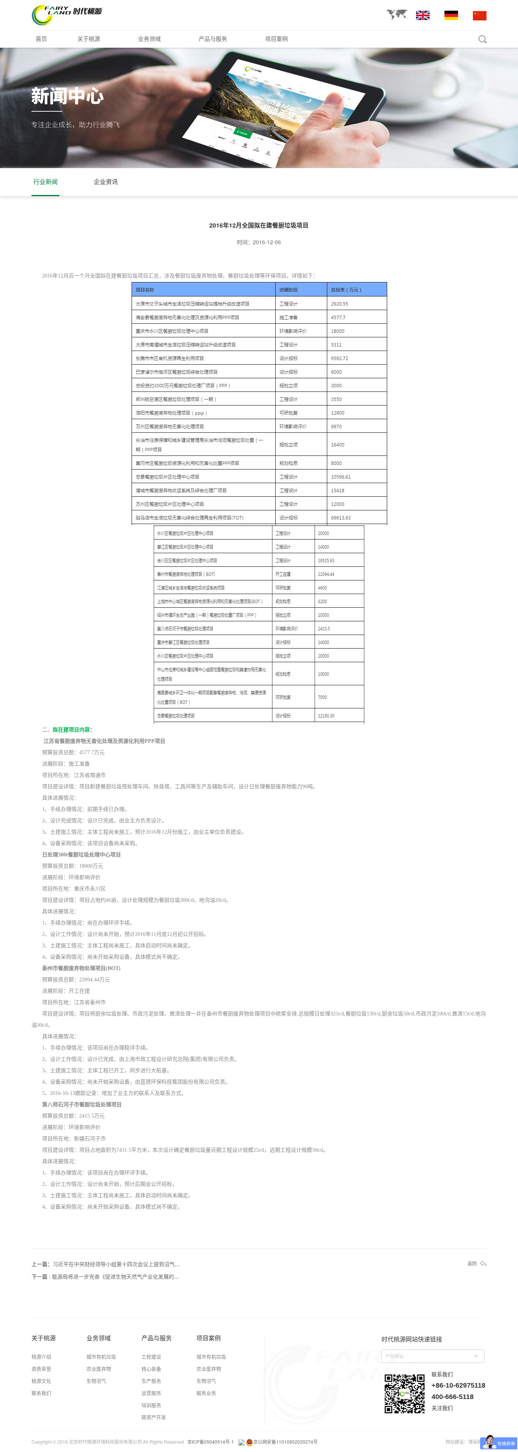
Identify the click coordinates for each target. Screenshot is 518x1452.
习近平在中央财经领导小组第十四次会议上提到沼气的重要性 (124, 1264)
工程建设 (151, 1356)
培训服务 (151, 1404)
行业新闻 (45, 181)
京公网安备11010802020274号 (285, 1441)
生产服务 (151, 1380)
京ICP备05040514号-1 (210, 1441)
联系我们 (41, 1392)
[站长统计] (242, 1441)
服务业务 (206, 1392)
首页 (41, 38)
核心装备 (151, 1368)
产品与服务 (213, 38)
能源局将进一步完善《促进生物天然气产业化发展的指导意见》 (126, 1276)
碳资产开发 (153, 1417)
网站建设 (455, 1441)
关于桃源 (88, 38)
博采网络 (477, 1441)
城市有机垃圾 (101, 1356)
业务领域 (149, 38)
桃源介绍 (41, 1356)
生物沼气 (96, 1380)
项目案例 (276, 38)
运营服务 (151, 1392)
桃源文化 (41, 1380)
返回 (472, 1263)
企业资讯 (106, 181)
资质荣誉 (41, 1368)
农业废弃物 (98, 1368)
